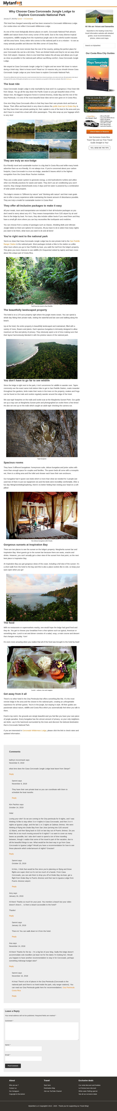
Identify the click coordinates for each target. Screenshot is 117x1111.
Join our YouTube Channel (53, 1091)
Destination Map (49, 1088)
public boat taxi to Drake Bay (64, 106)
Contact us (13, 1088)
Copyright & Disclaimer (17, 1094)
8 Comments (28, 19)
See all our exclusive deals (88, 1094)
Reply (11, 774)
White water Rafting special (88, 1091)
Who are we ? (14, 1085)
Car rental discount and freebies (89, 1085)
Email (7, 1055)
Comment (9, 1021)
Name (8, 1045)
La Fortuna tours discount (87, 1088)
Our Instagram (14, 1091)
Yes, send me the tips (99, 148)
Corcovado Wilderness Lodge (34, 731)
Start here (47, 1085)
